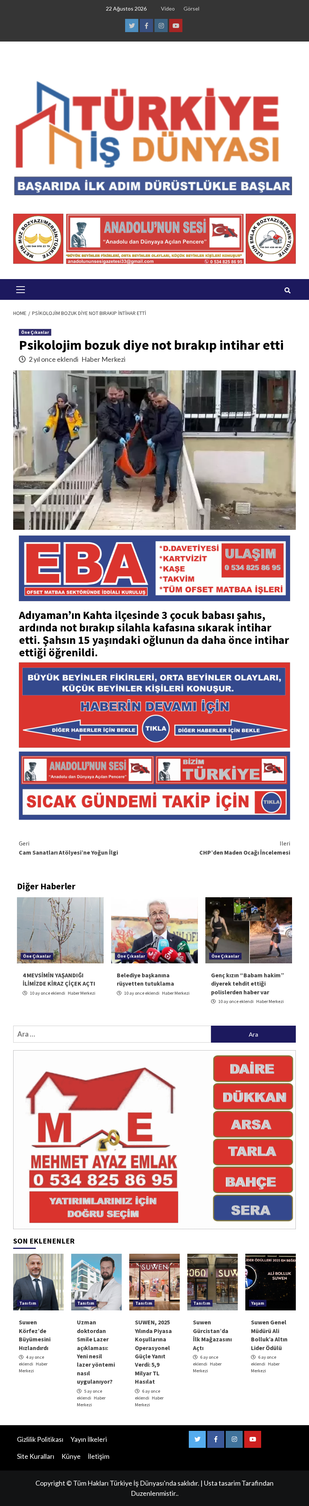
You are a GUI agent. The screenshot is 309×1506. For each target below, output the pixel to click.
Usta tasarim (222, 1483)
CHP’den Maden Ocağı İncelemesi (244, 847)
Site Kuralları (35, 1456)
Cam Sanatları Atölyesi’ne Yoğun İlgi (68, 847)
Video (168, 8)
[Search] (287, 290)
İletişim (98, 1456)
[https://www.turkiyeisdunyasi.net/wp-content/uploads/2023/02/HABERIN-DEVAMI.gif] (154, 704)
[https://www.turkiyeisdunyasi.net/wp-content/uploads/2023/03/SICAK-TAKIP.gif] (154, 785)
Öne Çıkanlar (35, 332)
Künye (71, 1456)
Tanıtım (27, 1303)
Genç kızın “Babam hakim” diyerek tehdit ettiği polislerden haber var (247, 983)
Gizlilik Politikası (40, 1439)
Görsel (191, 8)
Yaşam (257, 1303)
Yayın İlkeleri (88, 1439)
